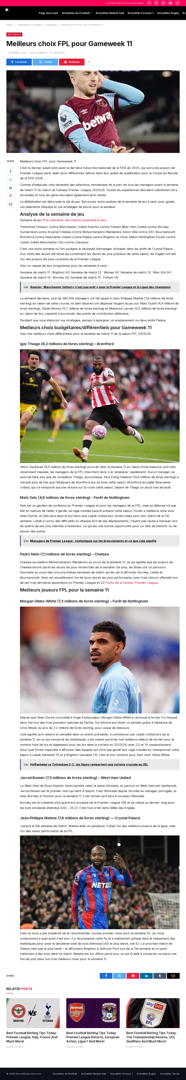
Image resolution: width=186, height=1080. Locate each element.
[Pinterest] (10, 196)
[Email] (10, 204)
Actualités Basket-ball (110, 13)
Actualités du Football (76, 13)
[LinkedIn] (10, 187)
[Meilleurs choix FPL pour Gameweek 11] (93, 111)
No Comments (40, 53)
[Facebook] (10, 171)
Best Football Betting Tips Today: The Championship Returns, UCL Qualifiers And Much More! (151, 1037)
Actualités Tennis (170, 1073)
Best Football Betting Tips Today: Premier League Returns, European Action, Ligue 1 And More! (92, 1037)
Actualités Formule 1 (140, 13)
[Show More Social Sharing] (89, 62)
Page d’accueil (48, 13)
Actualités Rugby (168, 13)
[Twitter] (10, 179)
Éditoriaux (14, 34)
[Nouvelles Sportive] (19, 13)
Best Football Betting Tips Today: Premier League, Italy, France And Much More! (31, 1037)
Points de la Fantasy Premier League (131, 582)
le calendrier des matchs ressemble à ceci (76, 220)
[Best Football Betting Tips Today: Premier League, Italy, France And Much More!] (33, 1013)
